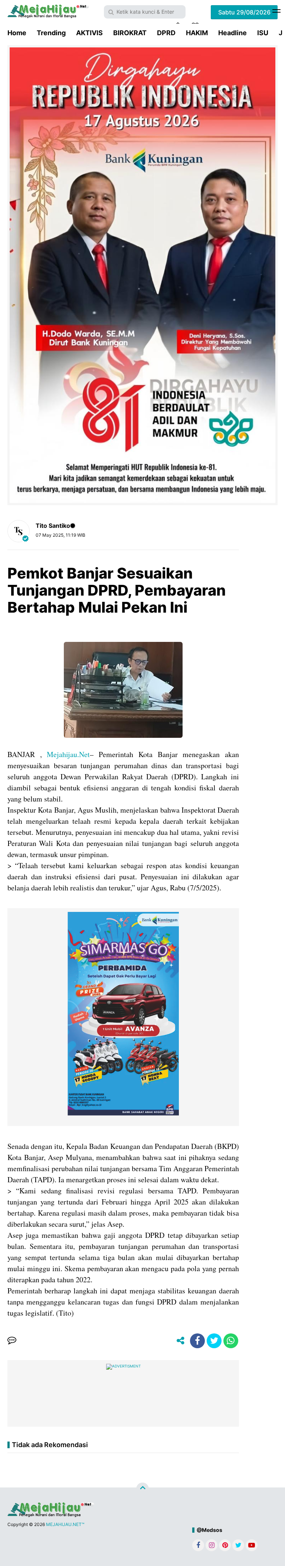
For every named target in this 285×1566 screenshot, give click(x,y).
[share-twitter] (214, 1340)
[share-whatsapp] (230, 1340)
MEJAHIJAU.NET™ (65, 1524)
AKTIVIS (89, 33)
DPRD (166, 33)
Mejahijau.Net (68, 754)
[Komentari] (11, 1340)
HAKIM (197, 33)
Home (16, 33)
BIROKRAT (130, 33)
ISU (262, 33)
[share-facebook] (197, 1340)
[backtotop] (142, 1489)
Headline (232, 33)
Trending (51, 33)
